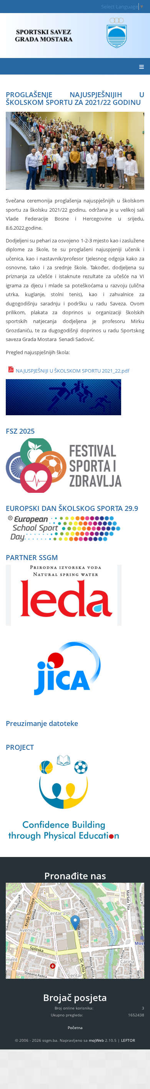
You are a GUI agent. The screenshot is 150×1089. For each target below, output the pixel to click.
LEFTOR (128, 1040)
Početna (75, 1027)
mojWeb (96, 1040)
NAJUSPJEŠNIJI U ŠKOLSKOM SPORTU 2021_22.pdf (72, 370)
